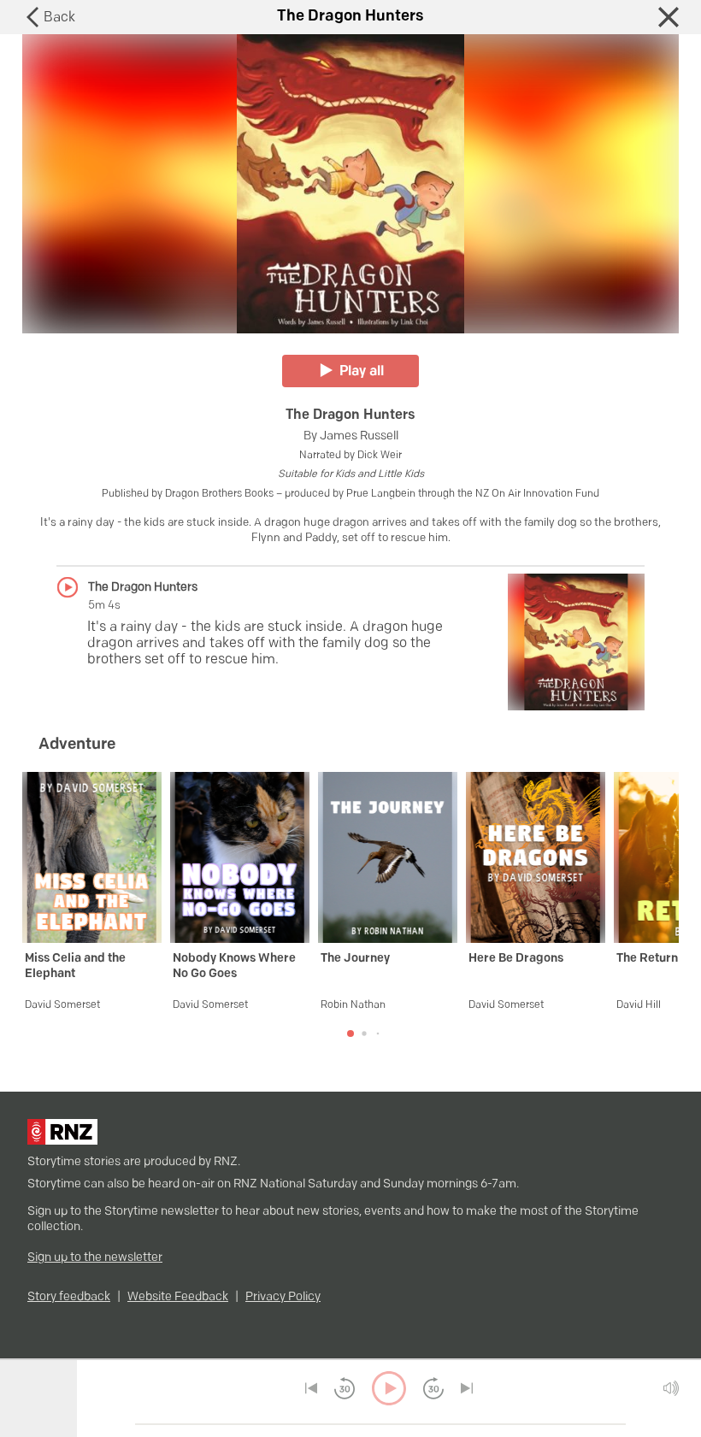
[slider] (129, 1424)
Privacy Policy (283, 1297)
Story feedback (68, 1297)
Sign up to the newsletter (94, 1257)
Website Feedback (177, 1297)
